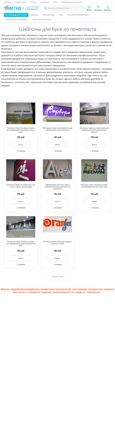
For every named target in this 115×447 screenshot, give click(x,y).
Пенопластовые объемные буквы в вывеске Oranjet (57, 243)
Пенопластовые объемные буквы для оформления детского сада (94, 186)
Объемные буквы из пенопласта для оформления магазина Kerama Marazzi (94, 130)
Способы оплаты (20, 2)
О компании (44, 2)
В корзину (21, 151)
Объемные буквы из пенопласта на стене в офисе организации (20, 186)
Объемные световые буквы (78, 15)
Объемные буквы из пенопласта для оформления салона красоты (57, 129)
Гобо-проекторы (48, 15)
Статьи (55, 2)
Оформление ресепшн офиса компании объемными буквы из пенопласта (57, 187)
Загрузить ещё (57, 277)
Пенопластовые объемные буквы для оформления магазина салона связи (21, 130)
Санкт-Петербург (32, 7)
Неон (61, 15)
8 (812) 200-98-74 (31, 9)
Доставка (7, 2)
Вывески (34, 15)
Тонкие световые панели (41, 20)
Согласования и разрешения (17, 20)
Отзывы (33, 2)
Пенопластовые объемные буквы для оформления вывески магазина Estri (20, 243)
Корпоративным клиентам (71, 2)
